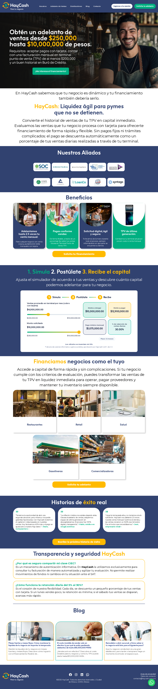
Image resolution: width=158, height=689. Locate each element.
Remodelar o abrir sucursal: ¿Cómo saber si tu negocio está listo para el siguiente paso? (125, 644)
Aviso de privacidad (148, 674)
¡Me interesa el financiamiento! (50, 71)
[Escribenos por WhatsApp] (151, 682)
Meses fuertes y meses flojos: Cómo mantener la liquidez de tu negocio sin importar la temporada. (29, 644)
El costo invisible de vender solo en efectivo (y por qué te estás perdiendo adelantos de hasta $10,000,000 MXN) (74, 645)
